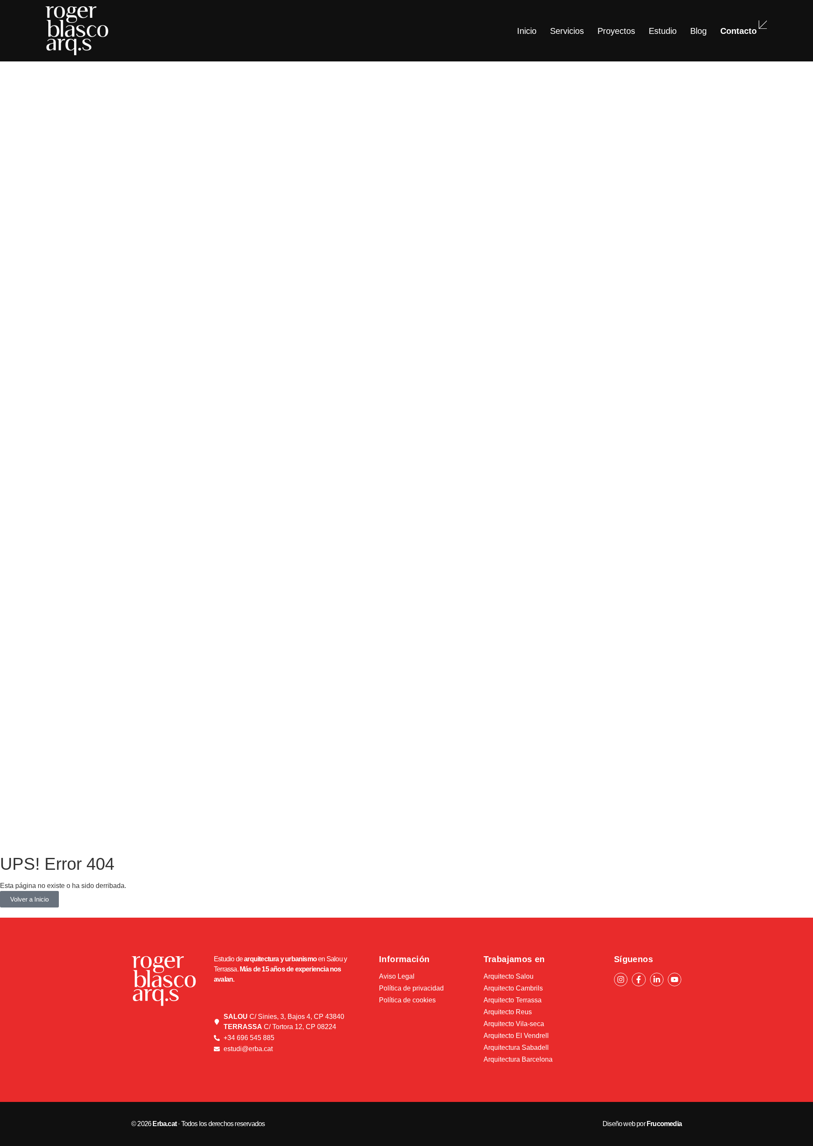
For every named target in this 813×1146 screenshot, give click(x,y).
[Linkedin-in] (657, 979)
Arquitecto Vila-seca (514, 1023)
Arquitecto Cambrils (513, 988)
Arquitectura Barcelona (518, 1059)
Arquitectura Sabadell (516, 1047)
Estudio (663, 31)
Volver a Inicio (29, 899)
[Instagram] (621, 979)
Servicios (567, 31)
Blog (698, 31)
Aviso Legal (397, 976)
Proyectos (616, 31)
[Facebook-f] (638, 979)
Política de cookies (407, 1000)
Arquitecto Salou (509, 976)
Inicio (526, 31)
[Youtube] (674, 979)
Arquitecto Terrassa (513, 1000)
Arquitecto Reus (508, 1012)
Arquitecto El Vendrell (516, 1035)
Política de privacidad (411, 988)
